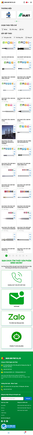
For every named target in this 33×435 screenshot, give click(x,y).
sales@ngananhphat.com (9, 372)
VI (28, 2)
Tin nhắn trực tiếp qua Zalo (16, 323)
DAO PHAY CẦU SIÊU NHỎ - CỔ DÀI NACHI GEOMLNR (8, 228)
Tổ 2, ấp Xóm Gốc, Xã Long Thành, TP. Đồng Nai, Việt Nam (16, 386)
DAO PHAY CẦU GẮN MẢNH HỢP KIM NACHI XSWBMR (8, 142)
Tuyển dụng (3, 412)
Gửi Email (16, 306)
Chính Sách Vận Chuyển (22, 410)
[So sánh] (14, 45)
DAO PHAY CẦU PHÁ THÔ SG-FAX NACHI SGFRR (8, 206)
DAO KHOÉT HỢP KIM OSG (24, 57)
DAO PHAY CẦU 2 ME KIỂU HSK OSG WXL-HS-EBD (24, 77)
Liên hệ (2, 415)
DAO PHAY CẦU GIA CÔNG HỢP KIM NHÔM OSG (24, 141)
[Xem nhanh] (14, 43)
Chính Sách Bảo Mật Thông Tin (24, 408)
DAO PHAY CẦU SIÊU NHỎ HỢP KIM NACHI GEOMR (24, 228)
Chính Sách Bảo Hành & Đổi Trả (24, 405)
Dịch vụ (2, 408)
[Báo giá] (14, 47)
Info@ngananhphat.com (20, 372)
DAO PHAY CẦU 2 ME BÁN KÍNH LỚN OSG (8, 77)
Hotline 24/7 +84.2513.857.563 (16, 285)
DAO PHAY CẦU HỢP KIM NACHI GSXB (23, 185)
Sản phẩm (3, 405)
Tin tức (2, 410)
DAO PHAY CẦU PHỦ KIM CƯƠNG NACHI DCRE (23, 206)
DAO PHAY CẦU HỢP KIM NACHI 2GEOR (8, 185)
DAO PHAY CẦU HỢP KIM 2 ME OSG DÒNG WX (9, 164)
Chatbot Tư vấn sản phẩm (16, 346)
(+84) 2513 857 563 (7, 369)
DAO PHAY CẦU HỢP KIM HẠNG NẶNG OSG (23, 164)
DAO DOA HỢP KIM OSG (8, 57)
